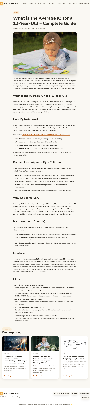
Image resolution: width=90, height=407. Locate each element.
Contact (51, 3)
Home (25, 3)
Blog (16, 12)
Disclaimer (85, 398)
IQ (44, 86)
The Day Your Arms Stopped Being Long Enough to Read (73, 358)
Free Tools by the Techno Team (79, 3)
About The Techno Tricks (38, 3)
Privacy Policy (61, 3)
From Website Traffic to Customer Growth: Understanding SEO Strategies (15, 359)
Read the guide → (9, 376)
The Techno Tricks (11, 3)
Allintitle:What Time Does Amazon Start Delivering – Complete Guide (46, 134)
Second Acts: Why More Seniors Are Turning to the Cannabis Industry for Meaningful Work (43, 360)
